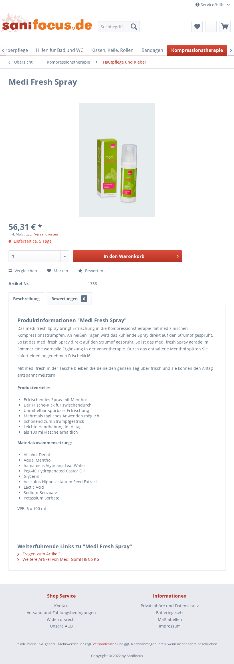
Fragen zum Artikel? (40, 554)
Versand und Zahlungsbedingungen (61, 612)
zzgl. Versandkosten (42, 234)
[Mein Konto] (211, 26)
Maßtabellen (170, 619)
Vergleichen (25, 270)
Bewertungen (68, 298)
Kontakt (61, 605)
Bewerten (93, 270)
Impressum (170, 626)
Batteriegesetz (169, 612)
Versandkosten (104, 643)
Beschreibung (26, 298)
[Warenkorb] (225, 26)
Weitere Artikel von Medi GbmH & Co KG (60, 559)
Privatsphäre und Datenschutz (170, 605)
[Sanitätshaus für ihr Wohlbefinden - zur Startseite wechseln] (47, 24)
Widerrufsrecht (61, 619)
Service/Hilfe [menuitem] (212, 4)
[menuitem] (119, 26)
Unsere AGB (61, 626)
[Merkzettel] (197, 26)
